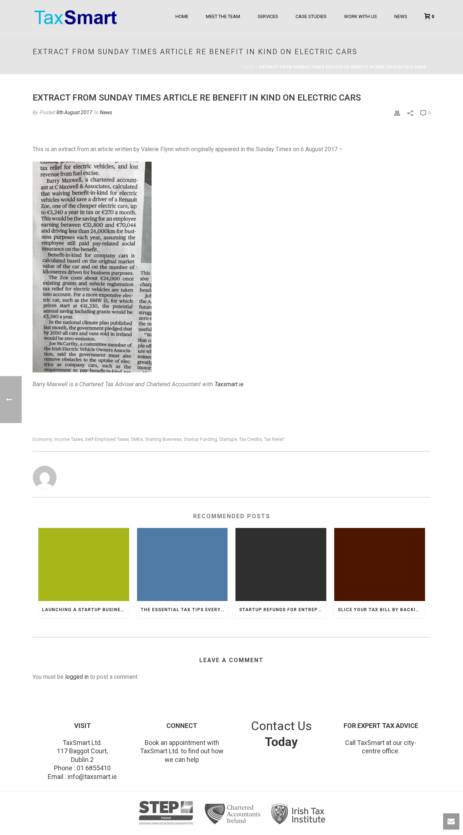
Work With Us (360, 16)
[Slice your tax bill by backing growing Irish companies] (379, 564)
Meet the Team (223, 16)
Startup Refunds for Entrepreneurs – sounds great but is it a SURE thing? (282, 609)
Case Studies (311, 16)
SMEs (137, 439)
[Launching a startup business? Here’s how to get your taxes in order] (83, 564)
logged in (77, 676)
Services (268, 16)
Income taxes (68, 439)
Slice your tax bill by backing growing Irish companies (381, 609)
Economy (42, 439)
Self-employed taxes (107, 439)
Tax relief (274, 439)
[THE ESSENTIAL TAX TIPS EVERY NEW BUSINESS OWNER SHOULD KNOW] (182, 564)
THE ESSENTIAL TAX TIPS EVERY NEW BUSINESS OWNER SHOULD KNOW (184, 609)
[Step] (167, 813)
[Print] (397, 112)
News (400, 16)
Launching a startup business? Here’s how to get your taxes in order (85, 609)
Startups (228, 439)
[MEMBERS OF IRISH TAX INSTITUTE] (298, 813)
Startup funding (200, 439)
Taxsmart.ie (228, 384)
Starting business (163, 439)
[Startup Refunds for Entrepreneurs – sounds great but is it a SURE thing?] (280, 564)
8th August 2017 (74, 112)
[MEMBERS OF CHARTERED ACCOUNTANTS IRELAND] (234, 813)
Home (181, 16)
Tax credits (250, 439)
